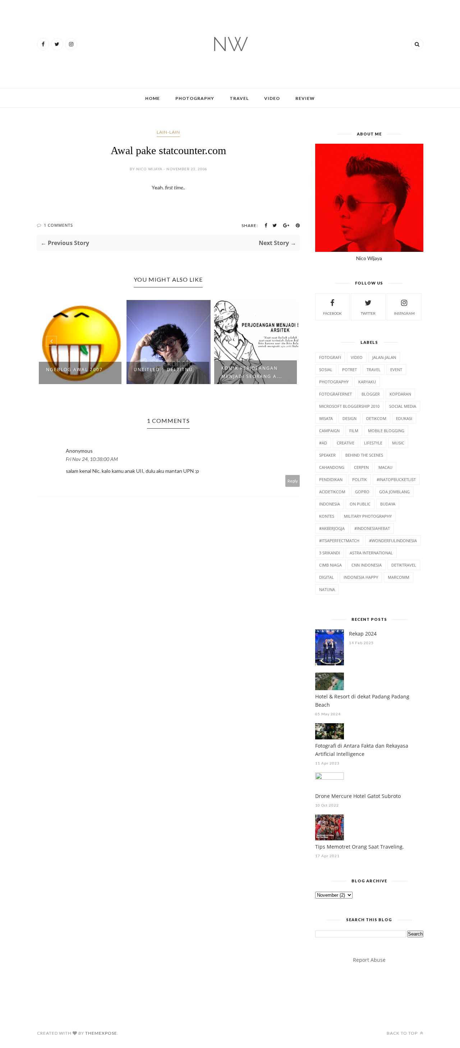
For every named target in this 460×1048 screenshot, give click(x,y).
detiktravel (403, 565)
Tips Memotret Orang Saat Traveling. (359, 846)
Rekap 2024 (363, 633)
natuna (327, 589)
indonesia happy (361, 577)
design (349, 418)
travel (374, 369)
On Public (360, 504)
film (353, 430)
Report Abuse (369, 959)
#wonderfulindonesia (393, 540)
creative (345, 442)
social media (402, 406)
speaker (327, 455)
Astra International (371, 552)
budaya (387, 504)
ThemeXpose (101, 1033)
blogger (371, 394)
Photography (194, 98)
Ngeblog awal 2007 (74, 369)
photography (334, 381)
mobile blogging (386, 430)
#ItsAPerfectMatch (339, 540)
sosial (325, 369)
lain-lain (168, 132)
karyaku (367, 381)
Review (305, 98)
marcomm (398, 577)
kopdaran (400, 394)
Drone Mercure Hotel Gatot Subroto (358, 796)
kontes (326, 516)
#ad (323, 442)
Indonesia (329, 504)
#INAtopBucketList (396, 479)
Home (152, 98)
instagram (404, 313)
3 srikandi (329, 552)
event (396, 369)
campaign (329, 430)
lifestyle (373, 442)
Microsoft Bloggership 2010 (349, 406)
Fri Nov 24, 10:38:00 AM (92, 459)
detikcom (376, 418)
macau (385, 467)
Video (272, 98)
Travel (239, 98)
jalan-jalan (384, 357)
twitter (368, 313)
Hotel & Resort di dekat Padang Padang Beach (362, 700)
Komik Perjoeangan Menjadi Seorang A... (251, 372)
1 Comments (58, 225)
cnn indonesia (366, 565)
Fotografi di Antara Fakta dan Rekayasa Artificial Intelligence (361, 749)
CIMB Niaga (330, 565)
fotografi (330, 357)
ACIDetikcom (332, 491)
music (398, 442)
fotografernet (335, 394)
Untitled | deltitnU (163, 369)
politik (359, 479)
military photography (368, 516)
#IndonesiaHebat (372, 528)
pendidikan (330, 479)
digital (326, 577)
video (357, 357)
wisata (326, 418)
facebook (332, 313)
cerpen (361, 467)
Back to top (403, 1033)
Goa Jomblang (394, 491)
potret (349, 369)
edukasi (404, 418)
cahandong (331, 467)
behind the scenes (364, 455)
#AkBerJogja (332, 528)
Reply (293, 481)
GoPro (362, 491)
